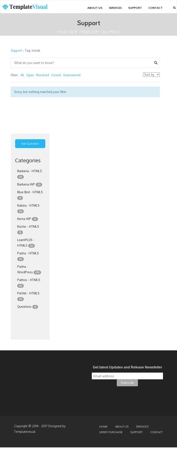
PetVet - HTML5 (28, 293)
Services (115, 7)
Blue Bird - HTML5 (30, 192)
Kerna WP (24, 219)
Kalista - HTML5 (28, 205)
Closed (56, 75)
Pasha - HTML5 (28, 253)
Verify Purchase (111, 432)
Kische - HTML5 (28, 226)
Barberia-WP (26, 184)
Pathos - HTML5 (28, 280)
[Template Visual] (27, 7)
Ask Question (30, 143)
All (22, 75)
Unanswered (71, 75)
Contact (155, 7)
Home (103, 426)
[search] (174, 7)
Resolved (42, 75)
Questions (24, 306)
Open (30, 75)
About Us (94, 7)
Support (135, 7)
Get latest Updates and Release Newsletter (127, 367)
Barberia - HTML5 (29, 171)
